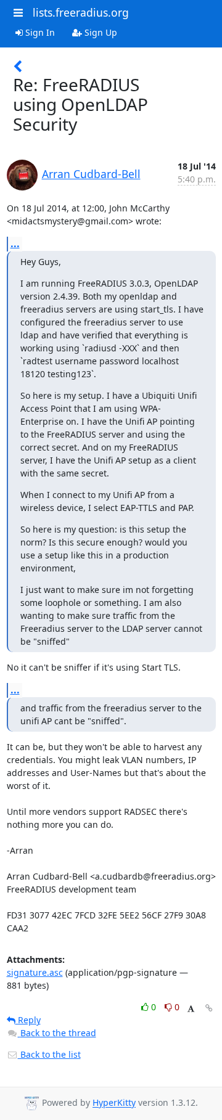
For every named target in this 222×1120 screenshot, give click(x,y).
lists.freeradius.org (81, 12)
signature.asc (35, 972)
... (15, 243)
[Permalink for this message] (209, 1008)
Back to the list (49, 1054)
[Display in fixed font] (191, 1008)
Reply (28, 1020)
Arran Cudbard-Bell (91, 173)
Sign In (39, 32)
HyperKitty (114, 1103)
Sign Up (99, 32)
